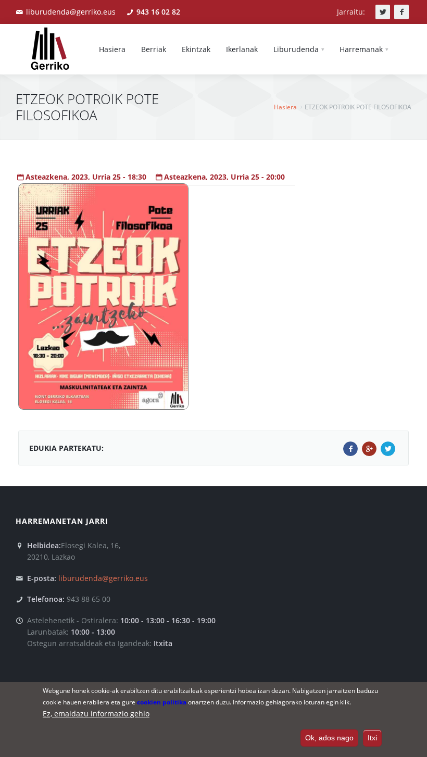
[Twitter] (388, 448)
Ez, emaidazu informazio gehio (96, 713)
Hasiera (285, 107)
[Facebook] (350, 448)
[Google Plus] (369, 448)
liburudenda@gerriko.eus (71, 12)
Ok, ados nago (329, 738)
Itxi (372, 738)
